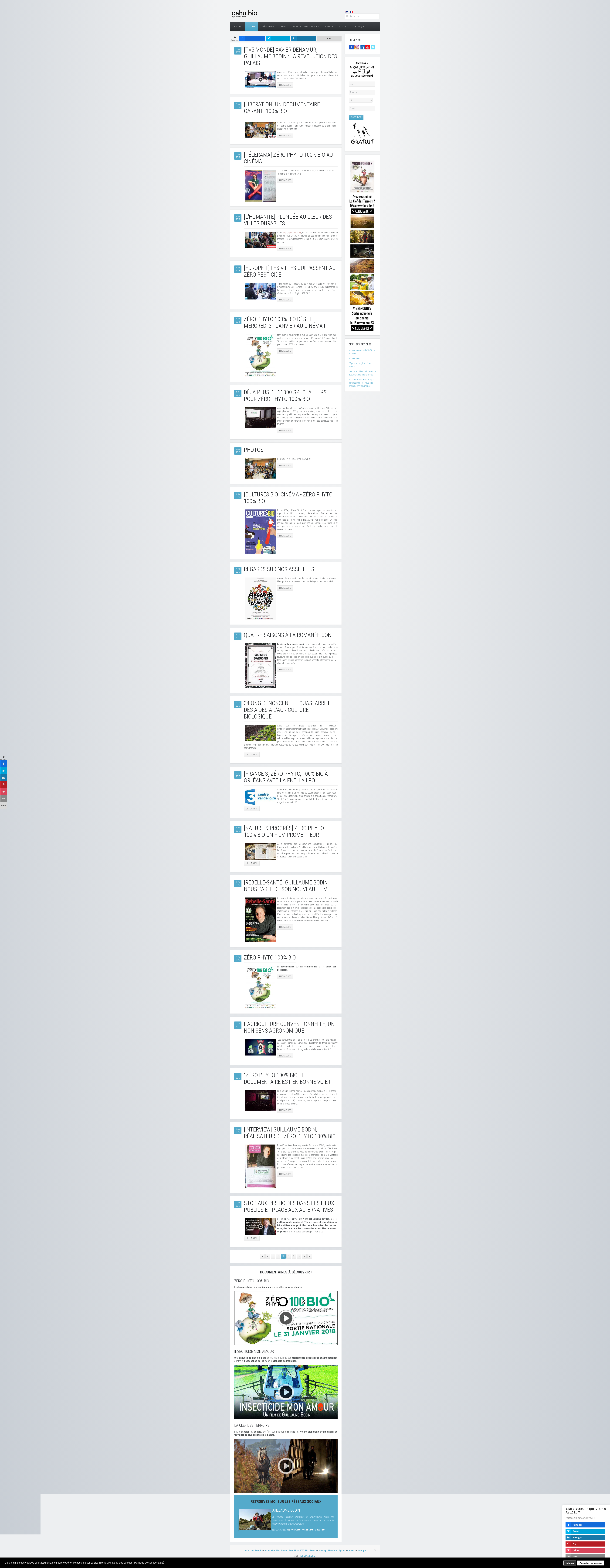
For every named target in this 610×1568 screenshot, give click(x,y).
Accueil (238, 26)
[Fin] (309, 1256)
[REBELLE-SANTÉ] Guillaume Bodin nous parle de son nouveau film (286, 886)
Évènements (267, 26)
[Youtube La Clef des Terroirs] (367, 47)
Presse (329, 26)
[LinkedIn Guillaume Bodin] (362, 47)
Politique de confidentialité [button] (149, 1562)
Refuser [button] (570, 1563)
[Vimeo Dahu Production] (373, 47)
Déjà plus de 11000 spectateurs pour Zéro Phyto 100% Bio (285, 395)
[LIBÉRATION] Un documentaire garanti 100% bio (282, 107)
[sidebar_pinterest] (3, 784)
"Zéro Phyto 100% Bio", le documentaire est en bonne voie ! (287, 1078)
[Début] (262, 1256)
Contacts (351, 1550)
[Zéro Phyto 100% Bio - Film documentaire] (286, 1318)
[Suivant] (304, 1256)
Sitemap (322, 1550)
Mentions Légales (337, 1550)
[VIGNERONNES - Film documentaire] (362, 245)
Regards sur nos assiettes (279, 569)
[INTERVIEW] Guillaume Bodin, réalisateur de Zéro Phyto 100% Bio (290, 1133)
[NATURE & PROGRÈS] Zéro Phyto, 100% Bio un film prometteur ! (284, 831)
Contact (343, 26)
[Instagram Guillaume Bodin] (356, 47)
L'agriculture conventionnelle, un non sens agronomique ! (289, 1027)
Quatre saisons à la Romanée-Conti (290, 635)
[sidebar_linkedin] (3, 777)
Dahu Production (308, 1556)
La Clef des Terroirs (253, 1550)
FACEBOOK (307, 1529)
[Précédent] (267, 1256)
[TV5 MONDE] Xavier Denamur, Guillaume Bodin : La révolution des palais (290, 56)
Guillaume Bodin (286, 1510)
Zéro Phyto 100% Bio (270, 957)
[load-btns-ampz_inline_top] (329, 38)
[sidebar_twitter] (3, 770)
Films (284, 26)
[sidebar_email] (3, 798)
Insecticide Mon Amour (275, 1550)
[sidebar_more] (3, 805)
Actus (251, 26)
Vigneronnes (354, 358)
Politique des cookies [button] (120, 1562)
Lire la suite (285, 85)
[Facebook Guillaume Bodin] (351, 47)
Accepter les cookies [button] (591, 1563)
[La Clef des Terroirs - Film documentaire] (286, 1465)
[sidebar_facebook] (3, 763)
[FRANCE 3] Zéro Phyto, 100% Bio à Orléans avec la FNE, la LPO (286, 777)
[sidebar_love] (3, 791)
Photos (253, 450)
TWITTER (319, 1529)
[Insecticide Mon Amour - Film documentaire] (286, 1392)
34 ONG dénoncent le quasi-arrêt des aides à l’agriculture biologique (287, 710)
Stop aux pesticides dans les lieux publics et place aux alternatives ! (289, 1206)
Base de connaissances (306, 26)
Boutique (359, 26)
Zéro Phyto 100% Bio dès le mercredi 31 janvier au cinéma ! (284, 322)
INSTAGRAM (293, 1529)
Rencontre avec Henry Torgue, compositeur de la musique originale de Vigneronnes (361, 382)
